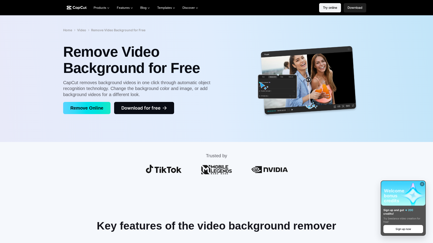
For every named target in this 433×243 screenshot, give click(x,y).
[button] (355, 7)
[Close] (422, 184)
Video (81, 30)
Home (67, 30)
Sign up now (403, 229)
